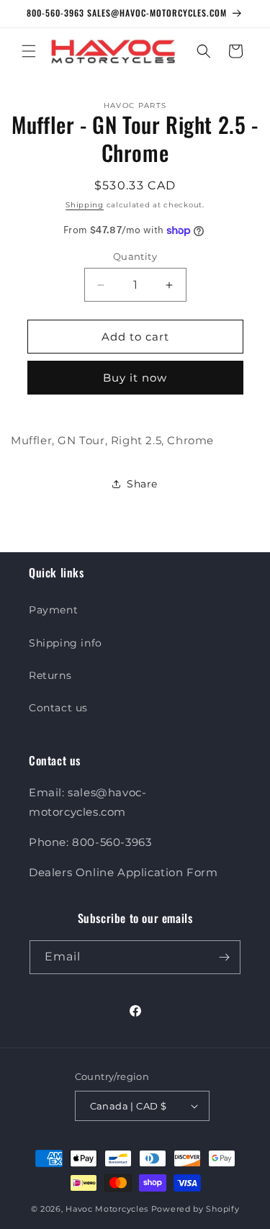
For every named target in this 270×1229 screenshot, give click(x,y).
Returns (50, 675)
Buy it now (135, 377)
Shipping (85, 205)
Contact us (58, 707)
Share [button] (142, 483)
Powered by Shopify (195, 1209)
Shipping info (65, 642)
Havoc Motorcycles (107, 1209)
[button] (29, 51)
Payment (53, 609)
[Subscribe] (224, 957)
